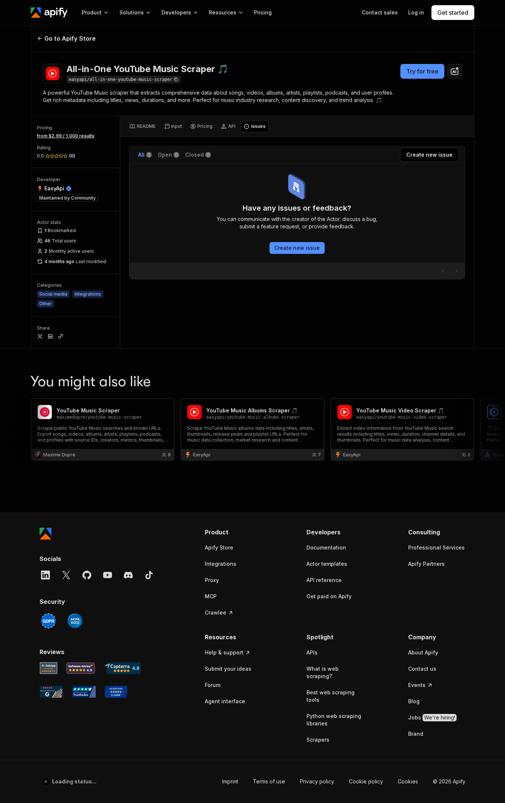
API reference (324, 580)
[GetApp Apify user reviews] (48, 668)
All (144, 155)
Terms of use (269, 781)
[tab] (142, 126)
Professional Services (436, 547)
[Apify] (49, 12)
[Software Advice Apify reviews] (80, 668)
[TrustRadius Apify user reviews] (84, 692)
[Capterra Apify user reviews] (122, 668)
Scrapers (317, 739)
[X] (66, 575)
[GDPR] (48, 621)
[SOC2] (75, 621)
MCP (211, 596)
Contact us (422, 669)
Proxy (212, 580)
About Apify (423, 652)
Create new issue (297, 248)
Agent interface (225, 701)
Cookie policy (366, 781)
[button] (233, 532)
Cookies (408, 781)
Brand (415, 734)
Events (417, 685)
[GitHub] (87, 575)
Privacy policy (317, 781)
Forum (212, 685)
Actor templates (326, 564)
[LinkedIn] (45, 575)
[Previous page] (443, 271)
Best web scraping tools (330, 696)
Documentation (326, 547)
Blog (414, 701)
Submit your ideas (228, 669)
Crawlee (215, 612)
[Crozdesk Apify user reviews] (116, 692)
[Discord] (128, 575)
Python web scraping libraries (333, 720)
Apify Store (219, 547)
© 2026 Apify (449, 781)
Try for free (422, 71)
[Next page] (456, 271)
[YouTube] (107, 575)
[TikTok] (149, 575)
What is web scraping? (322, 672)
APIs (312, 652)
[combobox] (454, 71)
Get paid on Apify (329, 596)
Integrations (220, 564)
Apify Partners (426, 564)
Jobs (431, 717)
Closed (197, 155)
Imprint (230, 781)
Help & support (224, 652)
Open (168, 155)
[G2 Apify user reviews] (51, 692)
